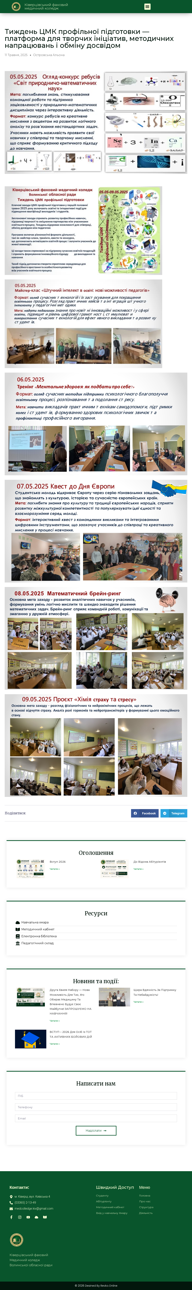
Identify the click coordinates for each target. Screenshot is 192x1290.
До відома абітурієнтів (150, 861)
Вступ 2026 (58, 861)
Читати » (55, 869)
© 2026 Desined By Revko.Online (96, 1286)
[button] (147, 7)
